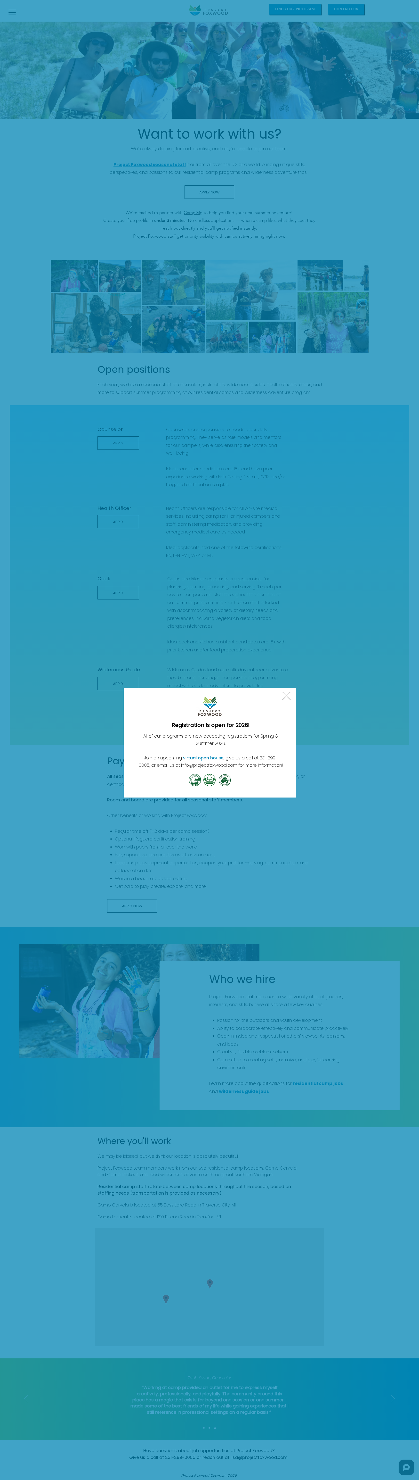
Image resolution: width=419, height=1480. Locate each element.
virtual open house (203, 758)
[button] (286, 696)
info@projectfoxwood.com (209, 765)
